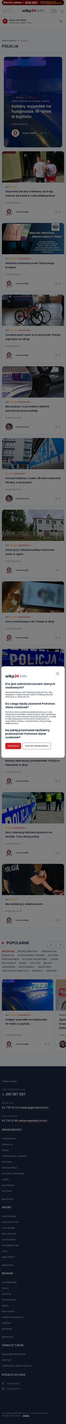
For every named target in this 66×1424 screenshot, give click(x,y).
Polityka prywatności (36, 746)
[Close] (57, 674)
